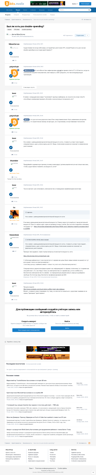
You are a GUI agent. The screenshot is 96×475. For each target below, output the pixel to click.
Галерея (16, 14)
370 (15, 60)
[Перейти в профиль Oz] (14, 214)
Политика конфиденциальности (45, 468)
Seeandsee (14, 235)
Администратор (76, 452)
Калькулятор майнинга (13, 459)
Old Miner (79, 420)
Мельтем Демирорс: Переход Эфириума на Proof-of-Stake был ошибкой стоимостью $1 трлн (36, 417)
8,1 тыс (15, 83)
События (33, 10)
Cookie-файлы (62, 468)
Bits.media (9, 10)
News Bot (79, 383)
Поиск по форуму (33, 456)
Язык (31, 468)
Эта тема (82, 10)
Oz (14, 208)
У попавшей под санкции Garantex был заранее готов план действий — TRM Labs (33, 405)
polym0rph (14, 67)
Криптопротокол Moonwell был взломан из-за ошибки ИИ (25, 393)
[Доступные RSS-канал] (89, 443)
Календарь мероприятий (13, 456)
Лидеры (52, 14)
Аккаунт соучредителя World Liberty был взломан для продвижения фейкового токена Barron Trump (39, 429)
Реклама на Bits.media (78, 454)
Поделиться (68, 35)
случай (59, 70)
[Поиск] (89, 9)
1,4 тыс (15, 109)
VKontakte (53, 456)
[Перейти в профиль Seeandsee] (14, 241)
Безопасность (28, 36)
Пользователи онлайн (40, 14)
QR (62, 472)
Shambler (14, 161)
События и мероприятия (78, 461)
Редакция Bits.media (77, 456)
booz (14, 93)
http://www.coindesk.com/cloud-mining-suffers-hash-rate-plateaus (44, 289)
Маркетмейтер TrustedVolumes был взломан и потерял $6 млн (26, 380)
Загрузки (42, 10)
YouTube (52, 461)
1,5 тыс (15, 224)
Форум (18, 10)
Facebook (53, 454)
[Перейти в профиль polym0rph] (14, 73)
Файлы (30, 459)
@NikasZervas (29, 70)
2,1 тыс (15, 177)
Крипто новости (10, 452)
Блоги (25, 10)
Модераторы (26, 14)
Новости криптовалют (26, 387)
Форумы (7, 14)
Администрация (33, 454)
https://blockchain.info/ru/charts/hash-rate (36, 256)
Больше (50, 10)
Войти (74, 4)
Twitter (52, 452)
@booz (26, 119)
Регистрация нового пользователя (28, 330)
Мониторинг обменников (13, 454)
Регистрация (85, 3)
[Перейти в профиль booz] (14, 100)
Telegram (52, 459)
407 (15, 251)
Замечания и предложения (36, 461)
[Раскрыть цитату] (26, 212)
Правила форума (33, 452)
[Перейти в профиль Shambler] (14, 167)
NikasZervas (20, 34)
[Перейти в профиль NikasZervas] (9, 35)
